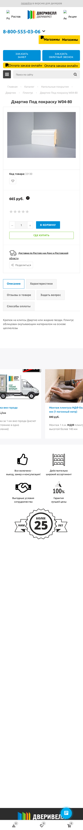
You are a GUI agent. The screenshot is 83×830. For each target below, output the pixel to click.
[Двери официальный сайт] (41, 819)
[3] (19, 212)
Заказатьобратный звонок (61, 55)
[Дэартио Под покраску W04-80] (41, 156)
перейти (26, 3)
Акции (72, 16)
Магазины (69, 39)
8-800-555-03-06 (21, 31)
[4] (23, 212)
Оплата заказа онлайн (61, 65)
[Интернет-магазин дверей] (42, 17)
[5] (27, 212)
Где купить (41, 235)
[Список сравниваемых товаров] (14, 823)
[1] (11, 212)
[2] (15, 212)
